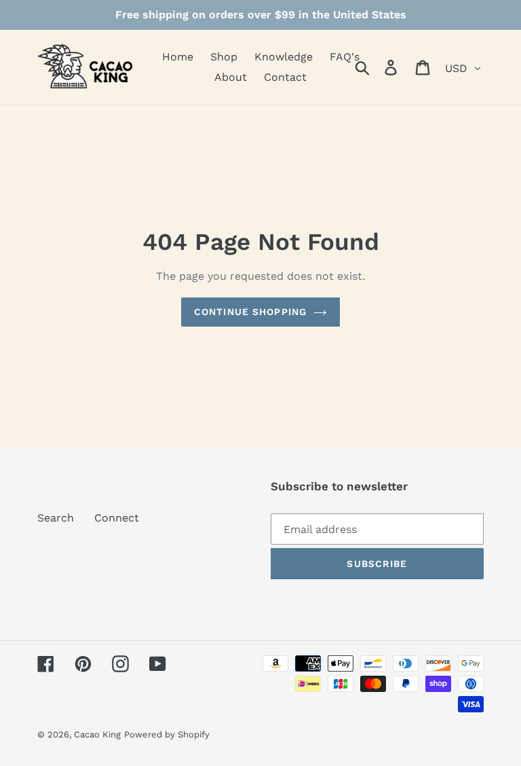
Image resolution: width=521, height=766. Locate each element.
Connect (116, 517)
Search (55, 517)
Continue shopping (250, 311)
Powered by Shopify (167, 734)
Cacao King (97, 734)
